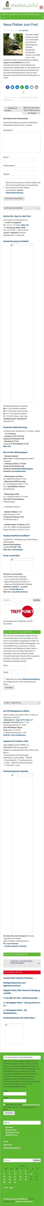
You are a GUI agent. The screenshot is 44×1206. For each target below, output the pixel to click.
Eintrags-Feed (10, 1130)
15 (4, 1177)
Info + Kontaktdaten (15, 550)
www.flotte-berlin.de (20, 592)
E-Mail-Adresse (9, 166)
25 (20, 1180)
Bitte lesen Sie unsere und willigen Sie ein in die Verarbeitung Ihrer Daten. (21, 681)
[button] (8, 87)
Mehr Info (25, 225)
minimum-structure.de (24, 1202)
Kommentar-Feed (12, 1132)
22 (4, 1180)
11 (20, 1174)
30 (10, 1182)
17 (15, 1177)
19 (26, 1177)
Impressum (7, 1145)
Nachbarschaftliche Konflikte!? (16, 536)
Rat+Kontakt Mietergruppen (22, 469)
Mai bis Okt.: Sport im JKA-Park (17, 216)
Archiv (5, 1141)
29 (4, 1182)
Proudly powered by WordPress (15, 1199)
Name (6, 157)
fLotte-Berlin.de (17, 589)
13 (31, 1174)
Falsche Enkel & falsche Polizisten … (20, 978)
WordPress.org (11, 1135)
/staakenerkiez (20, 471)
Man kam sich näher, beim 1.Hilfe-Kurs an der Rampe (32, 110)
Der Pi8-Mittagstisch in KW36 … (17, 711)
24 (15, 1180)
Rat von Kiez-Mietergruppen (15, 452)
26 (26, 1180)
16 (10, 1177)
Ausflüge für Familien (10, 109)
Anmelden (9, 1127)
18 (20, 1177)
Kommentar (8, 130)
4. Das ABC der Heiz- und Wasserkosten (21, 998)
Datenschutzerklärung (31, 679)
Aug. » (11, 1188)
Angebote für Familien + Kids (15, 741)
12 (26, 1174)
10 (15, 1174)
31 (15, 1182)
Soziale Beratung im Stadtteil (16, 241)
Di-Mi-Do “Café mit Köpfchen (14, 735)
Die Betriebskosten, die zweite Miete (20, 1018)
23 (10, 1180)
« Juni (5, 1188)
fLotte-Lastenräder (11, 555)
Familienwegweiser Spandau (15, 771)
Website (6, 174)
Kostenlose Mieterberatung (15, 427)
